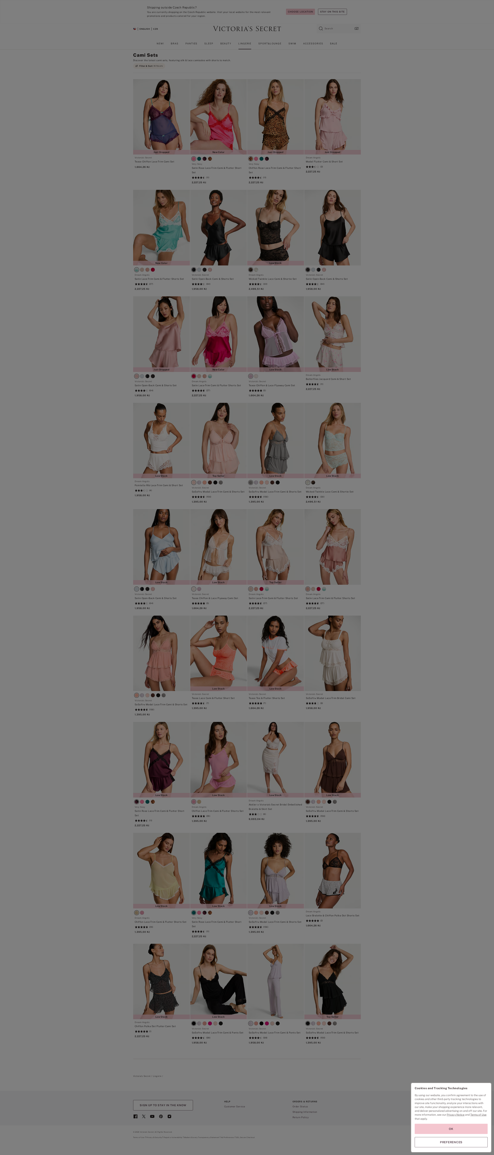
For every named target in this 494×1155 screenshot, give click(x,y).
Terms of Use (478, 1114)
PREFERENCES (451, 1142)
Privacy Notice (455, 1114)
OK (451, 1128)
